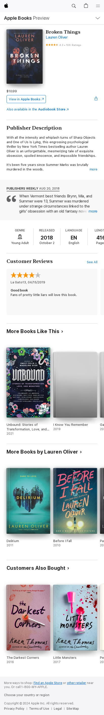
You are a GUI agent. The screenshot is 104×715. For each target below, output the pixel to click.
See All (92, 262)
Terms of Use (39, 708)
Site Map (72, 708)
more (94, 169)
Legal (58, 708)
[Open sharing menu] (96, 99)
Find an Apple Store (48, 683)
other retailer (76, 683)
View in (24, 99)
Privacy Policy (14, 708)
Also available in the (36, 109)
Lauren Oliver (57, 37)
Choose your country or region (26, 695)
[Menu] (98, 6)
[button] (74, 6)
